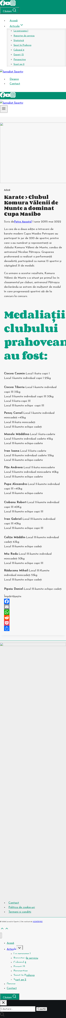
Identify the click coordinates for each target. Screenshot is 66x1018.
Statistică (19, 40)
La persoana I (21, 31)
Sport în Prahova (22, 45)
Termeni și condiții (19, 911)
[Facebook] (2, 5)
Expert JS (19, 54)
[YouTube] (7, 5)
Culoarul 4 (19, 50)
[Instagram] (13, 5)
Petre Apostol (23, 221)
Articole (11, 949)
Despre (14, 79)
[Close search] (3, 1003)
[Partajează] (33, 628)
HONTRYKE (37, 922)
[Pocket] (33, 623)
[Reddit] (33, 617)
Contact (15, 83)
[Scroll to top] (2, 930)
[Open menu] (4, 109)
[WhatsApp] (33, 612)
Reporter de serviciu (24, 36)
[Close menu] (1, 935)
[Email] (33, 606)
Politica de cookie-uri (21, 907)
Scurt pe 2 (19, 64)
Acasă (14, 20)
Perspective (20, 59)
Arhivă (7, 190)
